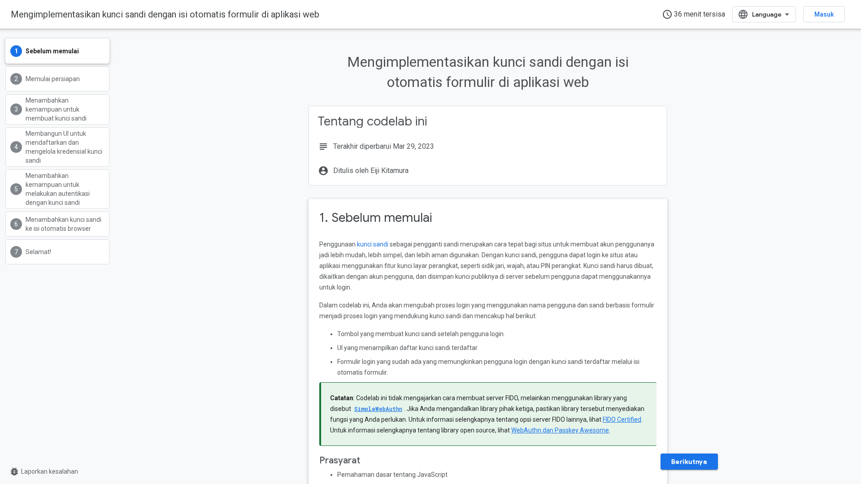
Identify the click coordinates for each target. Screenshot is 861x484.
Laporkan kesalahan (43, 471)
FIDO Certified (622, 419)
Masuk (824, 14)
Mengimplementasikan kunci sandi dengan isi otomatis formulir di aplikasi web (165, 14)
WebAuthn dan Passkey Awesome (560, 430)
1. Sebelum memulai (375, 217)
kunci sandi (372, 244)
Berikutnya (689, 462)
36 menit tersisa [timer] (693, 14)
